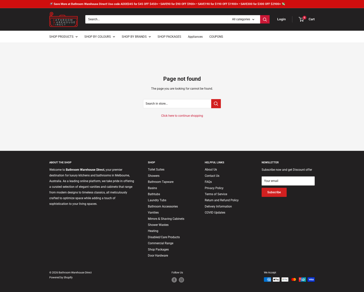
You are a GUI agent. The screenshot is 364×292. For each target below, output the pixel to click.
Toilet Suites (156, 169)
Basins (152, 188)
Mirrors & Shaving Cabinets (166, 219)
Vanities (153, 212)
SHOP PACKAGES (169, 36)
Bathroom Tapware (160, 182)
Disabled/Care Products (164, 237)
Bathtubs (154, 194)
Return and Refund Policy (222, 200)
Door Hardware (158, 255)
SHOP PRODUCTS (61, 36)
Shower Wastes (158, 225)
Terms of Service (216, 194)
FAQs (208, 182)
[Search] (265, 19)
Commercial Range (160, 243)
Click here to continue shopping (182, 115)
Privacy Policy (214, 188)
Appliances (195, 36)
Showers (153, 176)
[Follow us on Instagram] (181, 280)
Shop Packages (158, 249)
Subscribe (274, 192)
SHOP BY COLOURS (97, 36)
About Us (211, 169)
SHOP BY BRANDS (134, 36)
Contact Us (212, 176)
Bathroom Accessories (163, 206)
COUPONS (216, 36)
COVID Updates (215, 212)
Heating (153, 231)
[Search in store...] (216, 103)
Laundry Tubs (157, 200)
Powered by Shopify (61, 277)
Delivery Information (218, 206)
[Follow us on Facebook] (174, 280)
